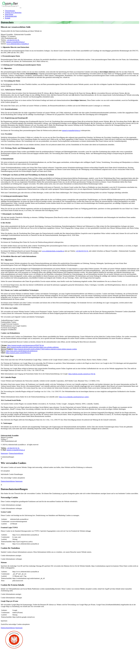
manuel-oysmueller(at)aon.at (15, 42)
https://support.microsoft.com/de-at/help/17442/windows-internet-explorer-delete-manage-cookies (45, 349)
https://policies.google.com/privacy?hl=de (81, 374)
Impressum (4, 453)
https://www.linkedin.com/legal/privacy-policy (74, 397)
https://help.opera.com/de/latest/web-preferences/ (22, 351)
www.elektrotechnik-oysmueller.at (18, 44)
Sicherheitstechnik (11, 16)
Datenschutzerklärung (16, 453)
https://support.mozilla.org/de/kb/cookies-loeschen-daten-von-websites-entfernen (33, 347)
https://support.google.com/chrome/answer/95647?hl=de (25, 345)
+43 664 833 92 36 (13, 40)
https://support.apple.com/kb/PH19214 (18, 353)
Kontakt (7, 18)
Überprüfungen (10, 11)
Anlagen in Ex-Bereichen (13, 12)
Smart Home (9, 14)
